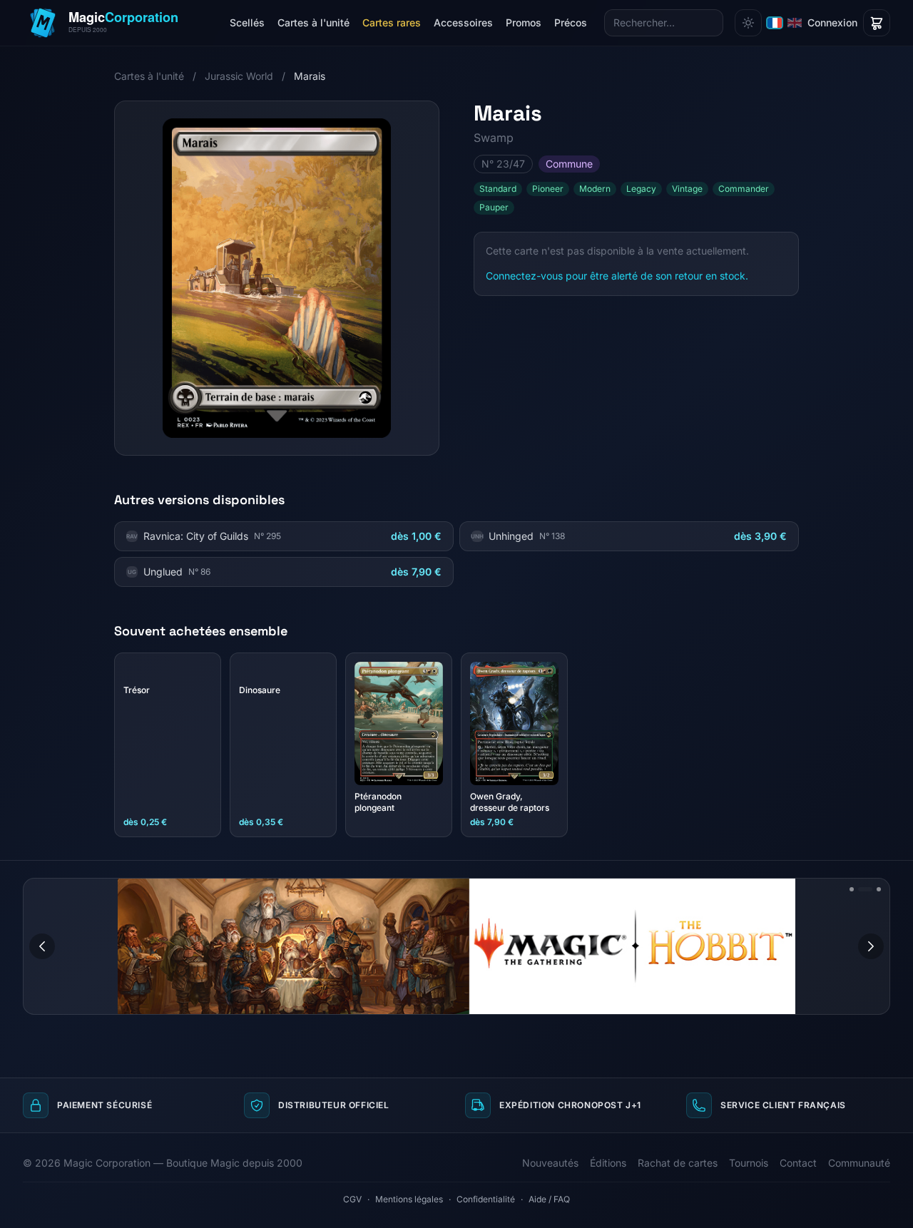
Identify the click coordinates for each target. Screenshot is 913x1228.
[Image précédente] (42, 946)
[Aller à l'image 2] (865, 889)
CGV (352, 1199)
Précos (570, 22)
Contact (798, 1163)
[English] (794, 23)
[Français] (774, 23)
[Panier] (876, 22)
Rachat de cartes (678, 1163)
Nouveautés (550, 1163)
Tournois (748, 1163)
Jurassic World (239, 76)
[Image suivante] (871, 946)
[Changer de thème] (748, 22)
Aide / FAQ (549, 1199)
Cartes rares (391, 22)
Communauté (859, 1163)
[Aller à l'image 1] (852, 889)
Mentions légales (409, 1199)
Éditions (608, 1163)
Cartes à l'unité (313, 22)
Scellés (247, 22)
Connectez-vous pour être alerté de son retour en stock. (617, 276)
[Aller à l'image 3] (879, 889)
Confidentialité (485, 1199)
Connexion (832, 22)
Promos (523, 22)
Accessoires (463, 22)
